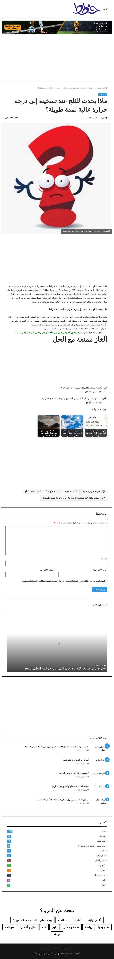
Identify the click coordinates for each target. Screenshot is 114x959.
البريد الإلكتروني (100, 570)
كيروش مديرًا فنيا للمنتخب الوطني (74, 773)
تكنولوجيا (101, 865)
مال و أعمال (100, 860)
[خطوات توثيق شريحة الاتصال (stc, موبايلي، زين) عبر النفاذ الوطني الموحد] (99, 750)
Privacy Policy (67, 953)
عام (103, 831)
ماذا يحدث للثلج (32, 491)
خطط (77, 953)
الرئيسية (101, 88)
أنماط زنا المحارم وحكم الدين (76, 760)
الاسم (104, 559)
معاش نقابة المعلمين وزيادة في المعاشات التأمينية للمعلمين (62, 800)
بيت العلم (93, 88)
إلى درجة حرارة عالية (93, 491)
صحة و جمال (99, 875)
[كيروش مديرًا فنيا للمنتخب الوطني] (99, 777)
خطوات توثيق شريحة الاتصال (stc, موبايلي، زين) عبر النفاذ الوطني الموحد (65, 668)
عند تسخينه (70, 491)
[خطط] (87, 8)
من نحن (47, 953)
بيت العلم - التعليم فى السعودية (32, 920)
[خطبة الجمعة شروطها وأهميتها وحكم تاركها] (99, 790)
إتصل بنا (55, 953)
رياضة (102, 851)
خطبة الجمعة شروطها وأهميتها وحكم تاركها (70, 786)
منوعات (102, 836)
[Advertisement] (57, 58)
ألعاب (103, 880)
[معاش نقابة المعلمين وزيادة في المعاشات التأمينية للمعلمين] (99, 803)
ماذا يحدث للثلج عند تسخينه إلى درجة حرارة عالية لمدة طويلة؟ (73, 497)
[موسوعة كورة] (57, 27)
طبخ (103, 885)
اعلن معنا (38, 953)
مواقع (102, 870)
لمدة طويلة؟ (52, 491)
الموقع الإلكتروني (47, 570)
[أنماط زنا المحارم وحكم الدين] (99, 764)
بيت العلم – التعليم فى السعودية (91, 846)
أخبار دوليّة (100, 855)
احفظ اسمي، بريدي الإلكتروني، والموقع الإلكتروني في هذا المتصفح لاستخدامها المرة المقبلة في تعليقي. (63, 581)
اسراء (103, 118)
